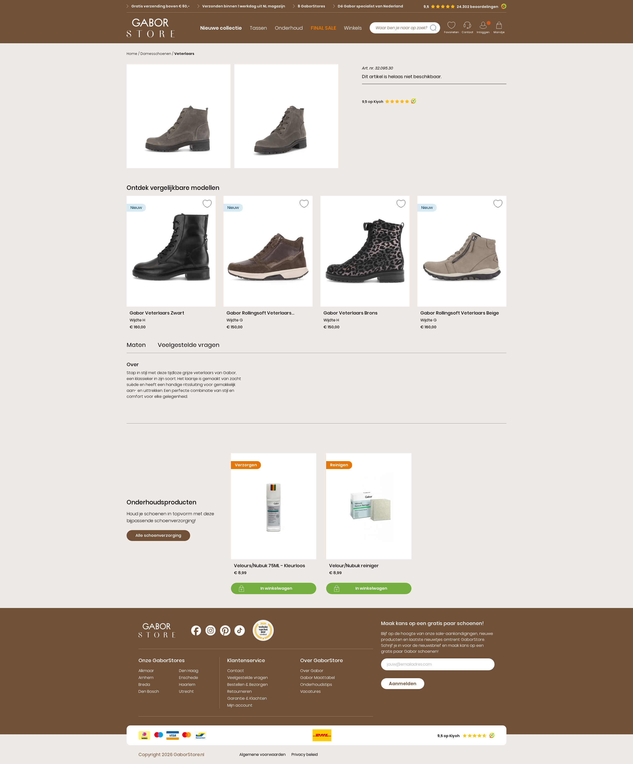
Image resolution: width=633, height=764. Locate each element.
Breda (144, 684)
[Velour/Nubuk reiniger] (368, 523)
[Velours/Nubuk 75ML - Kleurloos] (273, 523)
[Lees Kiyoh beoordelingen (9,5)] (502, 6)
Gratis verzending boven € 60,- (160, 6)
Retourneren (239, 691)
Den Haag (188, 671)
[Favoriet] (207, 204)
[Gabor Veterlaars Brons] (364, 264)
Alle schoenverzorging (158, 535)
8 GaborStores (311, 6)
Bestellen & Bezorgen (247, 684)
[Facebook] (196, 630)
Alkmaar (146, 671)
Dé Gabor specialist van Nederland (370, 6)
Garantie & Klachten (247, 698)
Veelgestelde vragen (247, 677)
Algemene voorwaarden (262, 754)
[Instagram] (210, 630)
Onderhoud (289, 27)
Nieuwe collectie (221, 27)
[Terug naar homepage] (151, 28)
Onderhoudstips (316, 684)
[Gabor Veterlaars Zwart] (171, 264)
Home (132, 53)
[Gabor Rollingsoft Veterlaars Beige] (461, 264)
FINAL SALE (323, 27)
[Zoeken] (435, 28)
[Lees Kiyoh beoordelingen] (413, 101)
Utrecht (186, 691)
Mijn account (239, 705)
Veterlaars (184, 53)
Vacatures (310, 691)
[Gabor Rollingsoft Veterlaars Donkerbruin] (268, 264)
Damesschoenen (155, 53)
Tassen (258, 27)
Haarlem (187, 684)
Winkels (353, 27)
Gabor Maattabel (317, 677)
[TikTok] (239, 630)
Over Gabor (311, 671)
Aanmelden (402, 683)
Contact (235, 671)
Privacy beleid (305, 754)
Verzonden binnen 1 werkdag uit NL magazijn (243, 6)
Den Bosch (148, 691)
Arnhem (146, 677)
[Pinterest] (225, 630)
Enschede (188, 677)
